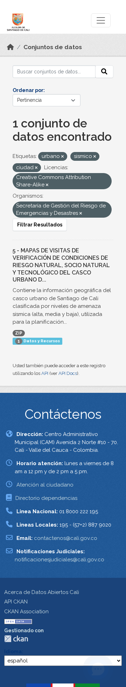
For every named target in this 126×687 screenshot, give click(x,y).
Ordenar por (28, 90)
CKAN (16, 638)
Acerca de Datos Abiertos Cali (41, 592)
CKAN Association (26, 611)
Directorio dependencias (46, 498)
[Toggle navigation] (101, 20)
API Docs (67, 373)
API (44, 373)
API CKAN (16, 602)
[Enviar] (104, 71)
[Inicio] (10, 47)
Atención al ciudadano (45, 485)
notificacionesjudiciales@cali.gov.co (59, 559)
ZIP (18, 333)
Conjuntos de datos (52, 47)
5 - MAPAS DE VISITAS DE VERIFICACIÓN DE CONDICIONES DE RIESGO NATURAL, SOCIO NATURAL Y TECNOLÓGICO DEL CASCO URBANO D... (61, 265)
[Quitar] (62, 156)
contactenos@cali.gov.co (65, 538)
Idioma (13, 651)
